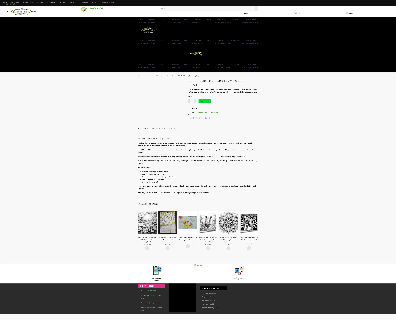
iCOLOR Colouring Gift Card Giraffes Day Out (249, 241)
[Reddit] (209, 118)
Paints (140, 20)
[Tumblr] (202, 118)
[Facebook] (3, 4)
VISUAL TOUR (73, 2)
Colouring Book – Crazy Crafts (187, 240)
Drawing (175, 20)
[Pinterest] (199, 118)
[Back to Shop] (257, 80)
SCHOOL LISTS (51, 2)
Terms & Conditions (209, 304)
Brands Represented (250, 23)
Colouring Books (170, 76)
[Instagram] (7, 4)
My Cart (349, 13)
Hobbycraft (235, 20)
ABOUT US (85, 2)
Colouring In (159, 76)
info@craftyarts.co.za (153, 303)
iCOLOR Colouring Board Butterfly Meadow (147, 241)
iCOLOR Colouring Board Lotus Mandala (228, 241)
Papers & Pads (197, 23)
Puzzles (198, 20)
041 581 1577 (151, 291)
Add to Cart (205, 101)
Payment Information (209, 297)
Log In (245, 13)
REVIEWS (62, 2)
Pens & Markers (252, 20)
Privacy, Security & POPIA (211, 308)
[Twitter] (196, 118)
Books (186, 20)
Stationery (220, 20)
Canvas (163, 20)
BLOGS (94, 2)
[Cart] (347, 10)
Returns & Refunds (209, 300)
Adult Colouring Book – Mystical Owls (168, 241)
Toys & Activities (174, 23)
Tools (208, 20)
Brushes (151, 20)
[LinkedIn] (206, 118)
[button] (139, 37)
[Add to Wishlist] (215, 101)
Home (139, 76)
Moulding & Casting (223, 23)
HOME (5, 2)
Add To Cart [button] (147, 248)
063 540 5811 (153, 296)
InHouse (196, 115)
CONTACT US (15, 2)
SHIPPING (40, 2)
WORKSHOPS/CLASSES (107, 2)
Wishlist (298, 13)
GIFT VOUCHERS (28, 2)
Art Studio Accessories (147, 23)
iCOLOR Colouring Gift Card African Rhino (208, 241)
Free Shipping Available (95, 8)
